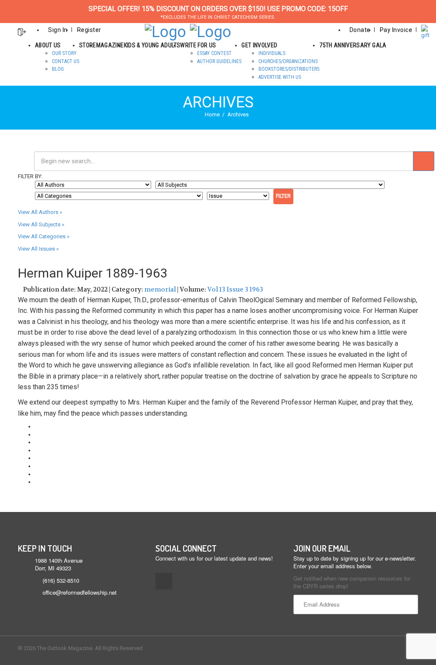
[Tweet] (37, 434)
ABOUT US (48, 45)
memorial (160, 289)
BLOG (58, 69)
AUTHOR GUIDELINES (219, 61)
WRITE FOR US (198, 45)
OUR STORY (64, 53)
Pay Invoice (396, 29)
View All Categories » (43, 236)
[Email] (37, 482)
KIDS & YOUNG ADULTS (152, 45)
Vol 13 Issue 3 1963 (235, 289)
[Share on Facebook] (37, 426)
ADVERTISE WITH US (279, 77)
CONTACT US (65, 61)
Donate (360, 29)
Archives (238, 114)
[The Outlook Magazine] (165, 31)
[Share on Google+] (37, 442)
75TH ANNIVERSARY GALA (352, 45)
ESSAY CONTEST (214, 53)
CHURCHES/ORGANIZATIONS (288, 61)
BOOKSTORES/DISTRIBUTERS (288, 69)
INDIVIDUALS (271, 53)
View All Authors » (40, 212)
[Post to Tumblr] (37, 450)
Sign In (58, 29)
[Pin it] (37, 458)
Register (89, 29)
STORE (87, 45)
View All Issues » (38, 249)
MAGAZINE (110, 45)
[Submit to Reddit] (37, 466)
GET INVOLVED (259, 45)
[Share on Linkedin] (37, 474)
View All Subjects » (41, 224)
